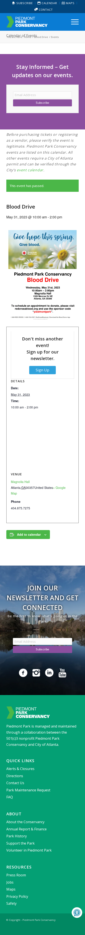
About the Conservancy (25, 821)
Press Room (16, 875)
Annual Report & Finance (26, 829)
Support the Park (20, 843)
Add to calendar (29, 534)
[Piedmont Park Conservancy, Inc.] (35, 22)
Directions (14, 776)
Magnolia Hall (20, 481)
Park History (16, 836)
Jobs (10, 882)
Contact (45, 10)
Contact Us (15, 782)
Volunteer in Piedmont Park (29, 850)
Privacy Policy (17, 896)
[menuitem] (22, 3)
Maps (10, 889)
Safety (11, 903)
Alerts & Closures (20, 768)
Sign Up (42, 369)
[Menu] (73, 22)
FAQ (9, 797)
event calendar (30, 170)
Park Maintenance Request (28, 790)
